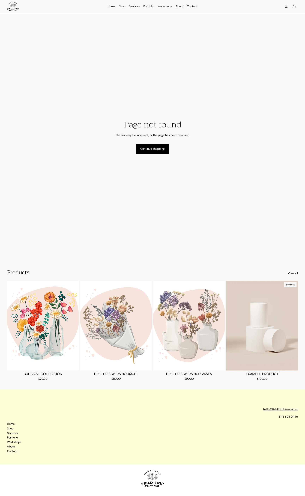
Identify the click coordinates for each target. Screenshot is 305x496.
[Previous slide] (12, 326)
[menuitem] (111, 6)
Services (12, 433)
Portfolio (12, 437)
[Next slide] (73, 326)
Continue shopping (152, 149)
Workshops (14, 442)
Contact (12, 451)
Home (11, 424)
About (11, 446)
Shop (10, 428)
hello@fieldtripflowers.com (280, 409)
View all (293, 273)
